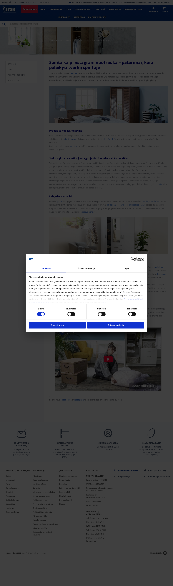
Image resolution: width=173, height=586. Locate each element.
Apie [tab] (127, 268)
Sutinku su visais (116, 325)
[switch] (71, 314)
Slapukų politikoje (40, 303)
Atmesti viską (57, 325)
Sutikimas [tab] (46, 268)
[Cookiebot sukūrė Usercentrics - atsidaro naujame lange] (132, 259)
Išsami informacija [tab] (86, 268)
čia (104, 303)
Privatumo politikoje (134, 299)
